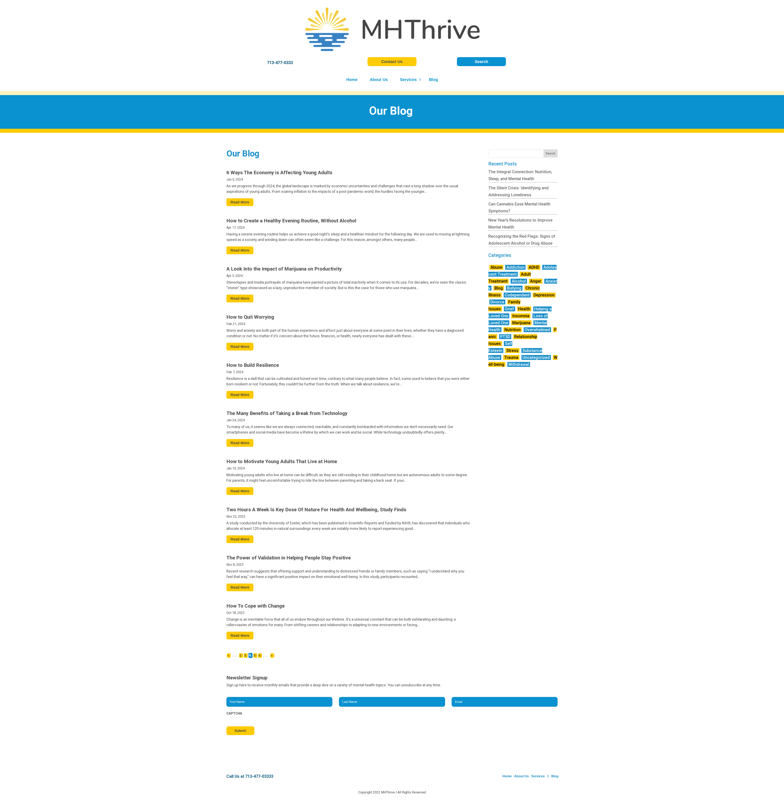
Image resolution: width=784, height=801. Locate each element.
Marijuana (521, 322)
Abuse (496, 267)
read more (240, 202)
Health (524, 308)
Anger (535, 281)
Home (351, 80)
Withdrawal (518, 364)
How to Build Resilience (252, 365)
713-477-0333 (280, 62)
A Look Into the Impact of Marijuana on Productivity (284, 269)
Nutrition (512, 329)
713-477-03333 (259, 776)
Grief (509, 308)
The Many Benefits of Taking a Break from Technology (286, 413)
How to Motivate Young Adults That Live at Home (281, 461)
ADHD (534, 267)
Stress (512, 350)
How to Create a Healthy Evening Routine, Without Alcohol (291, 221)
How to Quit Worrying (250, 317)
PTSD (505, 336)
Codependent (517, 295)
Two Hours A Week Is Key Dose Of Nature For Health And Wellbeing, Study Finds (316, 510)
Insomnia (520, 315)
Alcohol (519, 281)
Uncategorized (536, 357)
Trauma (511, 357)
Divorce (497, 302)
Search (481, 61)
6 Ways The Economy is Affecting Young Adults (279, 172)
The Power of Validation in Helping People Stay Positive (288, 558)
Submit (240, 731)
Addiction (515, 267)
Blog (433, 80)
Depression (544, 295)
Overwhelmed (537, 329)
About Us (379, 80)
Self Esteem (500, 347)
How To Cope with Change (255, 606)
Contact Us (392, 61)
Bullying (514, 288)
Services (408, 80)
